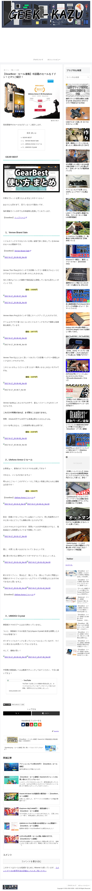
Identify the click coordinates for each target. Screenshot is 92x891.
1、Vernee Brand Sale (31, 141)
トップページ (19, 218)
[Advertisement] (46, 43)
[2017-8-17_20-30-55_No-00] (15, 438)
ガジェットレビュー (84, 885)
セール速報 (8, 704)
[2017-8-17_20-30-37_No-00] (15, 296)
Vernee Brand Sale (21, 251)
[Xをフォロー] (27, 724)
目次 (28, 133)
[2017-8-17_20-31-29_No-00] (38, 562)
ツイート (69, 565)
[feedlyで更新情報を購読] (35, 724)
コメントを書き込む (31, 861)
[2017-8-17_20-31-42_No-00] (38, 588)
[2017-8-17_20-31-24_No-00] (15, 562)
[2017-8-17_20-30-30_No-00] (15, 257)
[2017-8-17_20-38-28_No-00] (15, 303)
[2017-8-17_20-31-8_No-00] (26, 504)
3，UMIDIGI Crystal (30, 147)
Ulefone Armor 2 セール (23, 498)
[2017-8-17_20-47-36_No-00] (38, 657)
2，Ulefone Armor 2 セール (32, 144)
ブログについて (72, 885)
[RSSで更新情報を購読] (40, 724)
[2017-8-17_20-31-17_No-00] (15, 536)
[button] (46, 713)
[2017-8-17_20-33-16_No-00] (15, 657)
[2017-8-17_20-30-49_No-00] (15, 383)
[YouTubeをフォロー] (31, 724)
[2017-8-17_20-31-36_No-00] (15, 588)
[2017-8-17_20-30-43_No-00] (15, 338)
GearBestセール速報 (19, 704)
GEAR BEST (27, 137)
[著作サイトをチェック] (23, 724)
